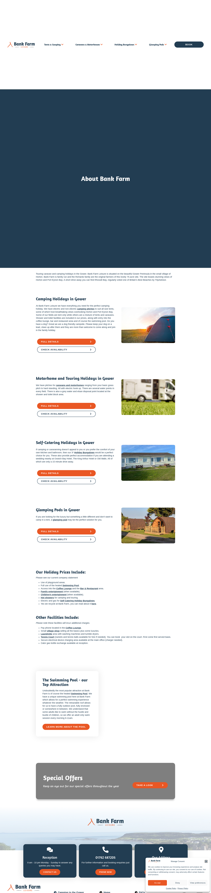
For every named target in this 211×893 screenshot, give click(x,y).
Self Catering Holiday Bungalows (77, 601)
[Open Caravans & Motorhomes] (101, 44)
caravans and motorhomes (70, 385)
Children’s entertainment (54, 594)
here (93, 604)
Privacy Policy (183, 888)
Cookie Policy (171, 888)
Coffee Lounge (64, 588)
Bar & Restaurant (89, 588)
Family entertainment (52, 591)
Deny (177, 883)
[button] (206, 861)
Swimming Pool (71, 585)
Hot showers (47, 597)
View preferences (198, 883)
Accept (157, 883)
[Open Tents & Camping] (62, 44)
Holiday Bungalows (84, 452)
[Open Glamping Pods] (165, 44)
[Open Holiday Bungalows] (136, 44)
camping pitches (85, 309)
